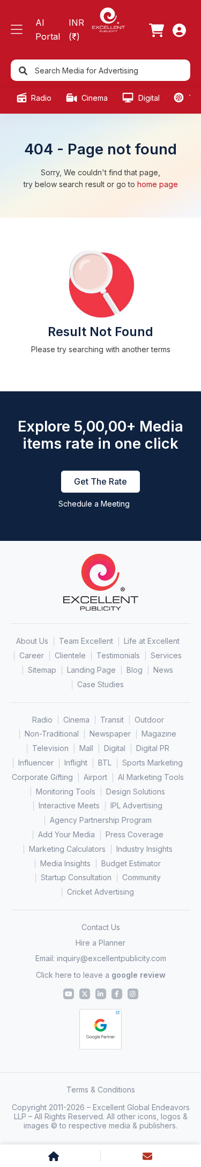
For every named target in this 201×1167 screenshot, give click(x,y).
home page (157, 184)
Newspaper (110, 733)
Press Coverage (134, 834)
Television (50, 748)
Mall (86, 748)
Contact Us (100, 927)
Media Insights (65, 863)
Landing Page (91, 669)
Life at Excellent (152, 640)
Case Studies (100, 684)
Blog (134, 669)
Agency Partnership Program (101, 819)
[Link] (156, 30)
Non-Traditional (52, 733)
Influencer (36, 762)
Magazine (159, 733)
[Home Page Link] (108, 19)
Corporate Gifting (42, 777)
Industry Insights (144, 848)
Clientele (70, 655)
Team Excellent (86, 640)
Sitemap (42, 669)
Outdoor (149, 719)
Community (141, 877)
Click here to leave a (101, 974)
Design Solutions (135, 791)
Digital (148, 97)
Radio (40, 97)
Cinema (93, 97)
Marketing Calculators (67, 848)
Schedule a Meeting (94, 503)
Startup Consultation (76, 877)
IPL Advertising (136, 805)
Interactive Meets (69, 805)
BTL (104, 762)
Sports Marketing (152, 762)
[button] (17, 29)
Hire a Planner (100, 942)
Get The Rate (100, 481)
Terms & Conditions (100, 1089)
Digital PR (152, 748)
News (163, 669)
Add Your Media (66, 834)
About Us (32, 640)
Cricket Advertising (100, 891)
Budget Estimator (131, 863)
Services (166, 655)
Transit (112, 719)
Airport (95, 777)
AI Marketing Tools (151, 777)
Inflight (75, 762)
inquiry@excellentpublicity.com (111, 958)
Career (31, 655)
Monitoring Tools (65, 791)
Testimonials (118, 655)
